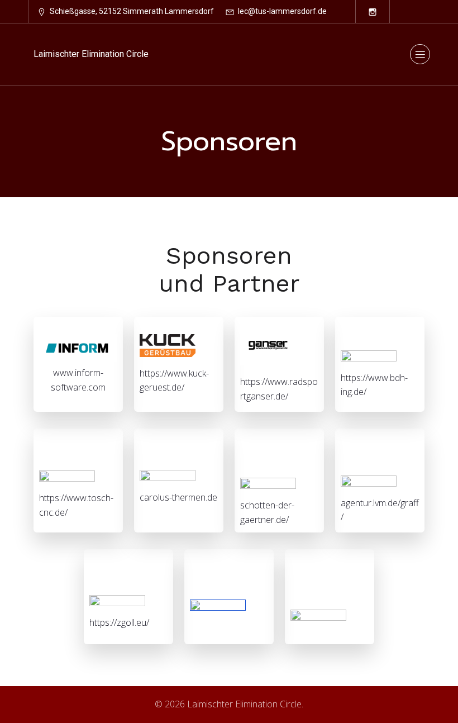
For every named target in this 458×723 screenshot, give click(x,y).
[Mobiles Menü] (420, 54)
